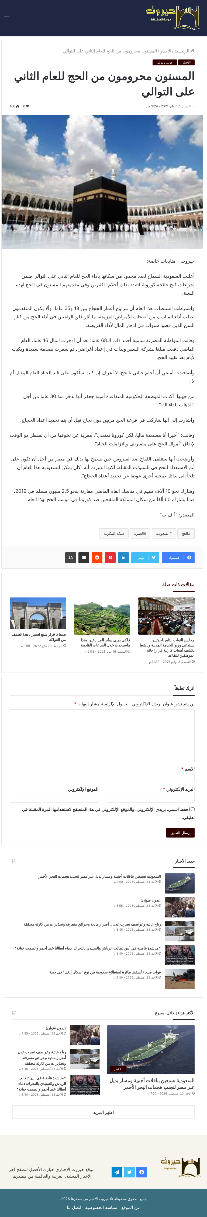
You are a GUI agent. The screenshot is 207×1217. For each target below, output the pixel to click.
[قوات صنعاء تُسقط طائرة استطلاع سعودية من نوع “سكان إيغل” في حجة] (180, 979)
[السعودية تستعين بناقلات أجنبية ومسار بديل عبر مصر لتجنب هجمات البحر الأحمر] (180, 883)
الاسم (188, 769)
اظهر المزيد (103, 1112)
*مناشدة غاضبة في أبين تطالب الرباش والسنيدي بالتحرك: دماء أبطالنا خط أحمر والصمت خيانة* (88, 948)
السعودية (163, 533)
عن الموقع (130, 1207)
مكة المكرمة (113, 533)
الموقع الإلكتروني (83, 789)
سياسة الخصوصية (101, 1207)
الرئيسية (182, 51)
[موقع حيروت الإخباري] (173, 18)
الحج (185, 533)
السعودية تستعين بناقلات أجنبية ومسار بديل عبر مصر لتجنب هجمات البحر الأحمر (99, 876)
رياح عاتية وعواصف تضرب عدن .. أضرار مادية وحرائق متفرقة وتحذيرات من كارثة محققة (92, 924)
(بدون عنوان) (150, 900)
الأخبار (165, 51)
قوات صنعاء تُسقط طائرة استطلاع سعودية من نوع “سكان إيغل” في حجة (105, 972)
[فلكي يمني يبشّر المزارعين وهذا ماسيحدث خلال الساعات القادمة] (102, 616)
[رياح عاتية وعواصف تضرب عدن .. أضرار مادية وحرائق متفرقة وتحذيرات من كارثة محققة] (180, 931)
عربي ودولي (165, 62)
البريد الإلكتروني (179, 789)
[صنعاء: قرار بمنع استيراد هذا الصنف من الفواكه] (38, 613)
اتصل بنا (74, 1207)
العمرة (139, 533)
